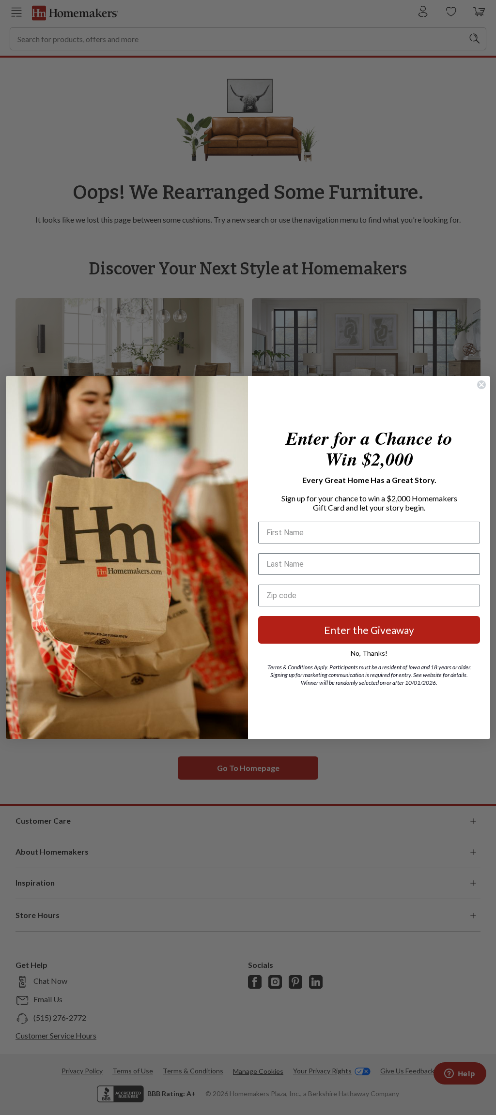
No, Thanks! (369, 653)
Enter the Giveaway (369, 630)
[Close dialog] (481, 385)
